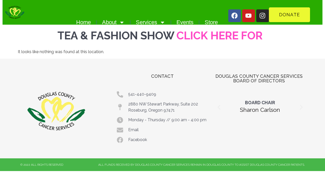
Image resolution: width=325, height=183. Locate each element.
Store (211, 22)
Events (184, 22)
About (109, 22)
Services (146, 22)
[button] (219, 107)
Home (83, 22)
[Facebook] (234, 15)
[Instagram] (262, 15)
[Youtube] (248, 15)
